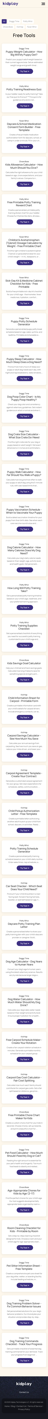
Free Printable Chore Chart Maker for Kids (24, 1116)
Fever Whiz (31, 27)
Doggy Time (14, 21)
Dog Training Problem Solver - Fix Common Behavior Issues (24, 1305)
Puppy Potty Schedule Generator (24, 323)
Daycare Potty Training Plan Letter (24, 925)
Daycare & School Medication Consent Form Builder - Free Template (24, 127)
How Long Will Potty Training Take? (24, 589)
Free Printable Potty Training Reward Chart (24, 204)
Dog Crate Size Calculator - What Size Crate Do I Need (24, 436)
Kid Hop (20, 27)
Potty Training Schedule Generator (24, 850)
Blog (13, 1406)
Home (7, 1406)
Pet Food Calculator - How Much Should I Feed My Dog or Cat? (24, 1154)
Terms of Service (35, 1406)
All (4, 21)
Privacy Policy (24, 1409)
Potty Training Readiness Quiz (24, 89)
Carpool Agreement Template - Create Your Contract (24, 774)
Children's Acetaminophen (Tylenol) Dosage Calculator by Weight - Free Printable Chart (24, 243)
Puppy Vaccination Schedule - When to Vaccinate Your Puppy (24, 511)
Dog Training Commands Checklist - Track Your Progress (24, 1342)
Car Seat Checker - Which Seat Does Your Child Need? (24, 887)
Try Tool (24, 71)
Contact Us (24, 1392)
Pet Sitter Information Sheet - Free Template (24, 1267)
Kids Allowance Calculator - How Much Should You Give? (24, 166)
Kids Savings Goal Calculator (24, 663)
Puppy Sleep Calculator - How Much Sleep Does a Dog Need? (24, 360)
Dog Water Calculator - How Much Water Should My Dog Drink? (24, 1002)
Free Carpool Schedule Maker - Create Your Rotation (24, 1041)
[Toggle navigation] (42, 4)
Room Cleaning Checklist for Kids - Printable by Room (24, 1229)
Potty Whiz (27, 21)
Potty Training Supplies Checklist (24, 627)
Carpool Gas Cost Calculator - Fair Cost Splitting (24, 1079)
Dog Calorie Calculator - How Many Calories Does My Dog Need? (24, 550)
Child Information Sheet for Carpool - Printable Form (24, 699)
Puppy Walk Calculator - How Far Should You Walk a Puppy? (24, 473)
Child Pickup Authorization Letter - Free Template (24, 812)
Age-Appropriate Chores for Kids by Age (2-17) (24, 1192)
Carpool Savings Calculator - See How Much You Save (24, 737)
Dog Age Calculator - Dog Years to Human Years (24, 963)
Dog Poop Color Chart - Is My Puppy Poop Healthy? (24, 398)
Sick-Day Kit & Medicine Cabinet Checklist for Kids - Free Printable (24, 284)
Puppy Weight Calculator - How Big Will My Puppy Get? (24, 53)
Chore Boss (8, 27)
